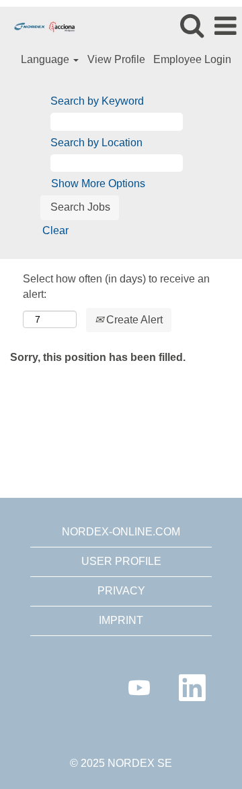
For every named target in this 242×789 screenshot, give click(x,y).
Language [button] (46, 59)
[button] (225, 26)
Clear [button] (55, 230)
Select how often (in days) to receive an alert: (116, 286)
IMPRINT (121, 620)
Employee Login (192, 59)
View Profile (116, 59)
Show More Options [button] (98, 183)
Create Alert (133, 319)
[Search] (191, 25)
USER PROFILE (121, 561)
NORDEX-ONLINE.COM (121, 531)
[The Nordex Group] (39, 25)
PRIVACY (121, 590)
